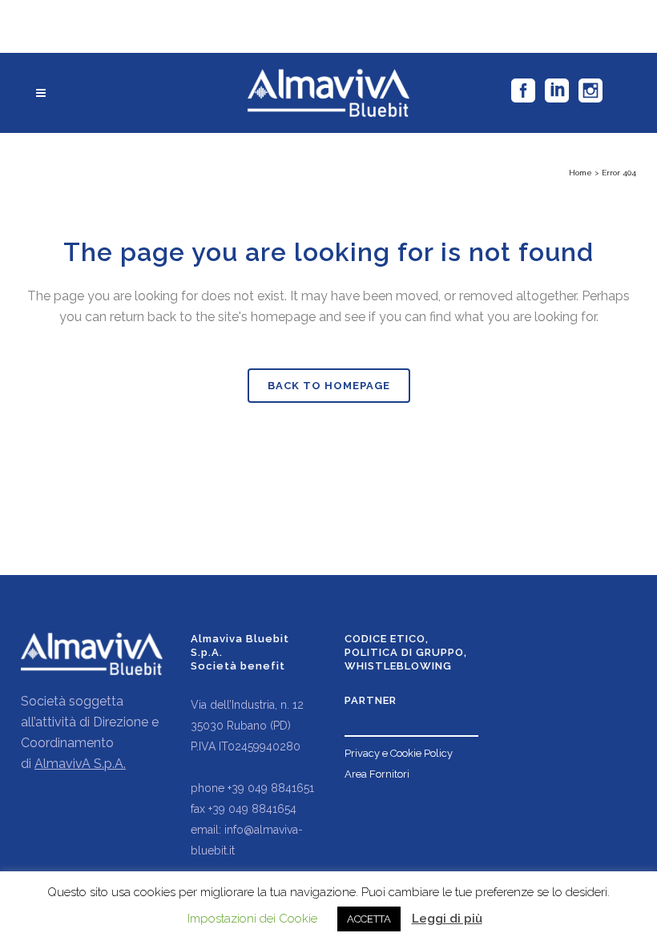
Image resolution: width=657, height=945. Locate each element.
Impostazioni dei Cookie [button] (252, 918)
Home (580, 172)
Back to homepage (329, 386)
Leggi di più (447, 918)
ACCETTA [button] (369, 919)
